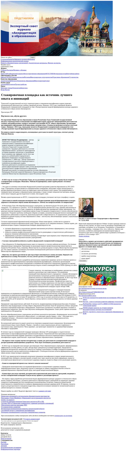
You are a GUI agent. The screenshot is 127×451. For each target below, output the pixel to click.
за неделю (97, 288)
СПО (7, 77)
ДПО (10, 77)
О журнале (4, 59)
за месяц (104, 288)
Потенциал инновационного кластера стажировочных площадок (23, 412)
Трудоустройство (21, 84)
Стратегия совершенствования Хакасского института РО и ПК (22, 401)
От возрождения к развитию (10, 407)
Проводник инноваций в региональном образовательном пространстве (25, 396)
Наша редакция (6, 438)
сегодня (91, 288)
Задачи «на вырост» (7, 400)
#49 (103, 292)
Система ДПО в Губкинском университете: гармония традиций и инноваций (27, 403)
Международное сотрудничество (41, 77)
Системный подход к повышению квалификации (18, 410)
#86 (95, 292)
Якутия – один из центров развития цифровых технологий (103, 301)
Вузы (8, 74)
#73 (93, 292)
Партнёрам (4, 444)
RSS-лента (92, 295)
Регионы (27, 77)
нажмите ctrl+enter (45, 391)
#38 (98, 292)
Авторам (4, 446)
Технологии (17, 88)
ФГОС (48, 74)
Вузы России (5, 90)
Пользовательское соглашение (11, 447)
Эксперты (10, 70)
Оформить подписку (21, 59)
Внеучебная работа (72, 74)
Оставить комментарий (32, 419)
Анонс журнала (84, 236)
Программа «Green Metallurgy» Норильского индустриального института (26, 398)
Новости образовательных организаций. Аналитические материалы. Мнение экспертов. (31, 62)
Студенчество (73, 77)
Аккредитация (6, 81)
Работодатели (10, 84)
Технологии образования (25, 81)
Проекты (11, 59)
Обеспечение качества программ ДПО (14, 405)
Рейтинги (14, 81)
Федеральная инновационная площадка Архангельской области (22, 409)
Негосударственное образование (35, 74)
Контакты (31, 59)
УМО (52, 74)
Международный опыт (42, 81)
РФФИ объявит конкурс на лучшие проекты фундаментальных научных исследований (98, 308)
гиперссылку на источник (63, 415)
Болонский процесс (17, 74)
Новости (4, 74)
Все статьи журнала (85, 292)
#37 (100, 292)
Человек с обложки (19, 70)
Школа (3, 77)
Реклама (3, 442)
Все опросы (122, 239)
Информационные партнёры (10, 449)
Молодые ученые (7, 88)
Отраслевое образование (60, 77)
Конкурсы (24, 88)
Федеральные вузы (60, 74)
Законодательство (18, 77)
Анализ (3, 84)
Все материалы (84, 288)
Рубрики (4, 70)
